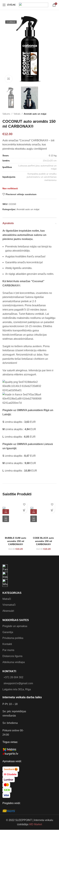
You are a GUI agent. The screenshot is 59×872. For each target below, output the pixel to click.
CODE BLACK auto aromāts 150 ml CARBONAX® (43, 541)
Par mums (8, 650)
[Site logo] (33, 4)
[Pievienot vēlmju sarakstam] (24, 504)
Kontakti (7, 644)
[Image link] (5, 568)
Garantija (7, 632)
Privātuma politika (12, 638)
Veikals (17, 114)
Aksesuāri (8, 610)
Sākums (6, 114)
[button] (24, 510)
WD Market (35, 824)
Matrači (6, 599)
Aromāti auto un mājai (35, 114)
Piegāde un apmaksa (14, 626)
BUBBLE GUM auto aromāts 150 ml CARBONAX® (15, 541)
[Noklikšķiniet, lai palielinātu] (8, 78)
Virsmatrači (9, 604)
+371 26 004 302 (13, 677)
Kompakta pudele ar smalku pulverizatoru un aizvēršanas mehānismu (42, 176)
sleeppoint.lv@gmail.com (18, 683)
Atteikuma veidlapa (13, 662)
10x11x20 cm (50, 160)
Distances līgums (12, 656)
